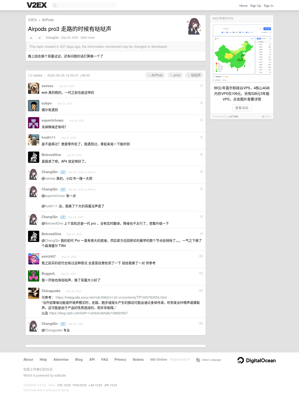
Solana (138, 359)
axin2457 (49, 256)
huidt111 (49, 137)
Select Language (210, 359)
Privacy (120, 359)
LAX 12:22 (95, 385)
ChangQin (52, 37)
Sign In (268, 5)
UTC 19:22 (64, 385)
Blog (79, 359)
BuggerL (48, 273)
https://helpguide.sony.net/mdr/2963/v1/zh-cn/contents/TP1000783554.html (111, 297)
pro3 (176, 75)
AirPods (48, 19)
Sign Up (255, 5)
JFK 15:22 (110, 385)
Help (43, 359)
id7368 (233, 116)
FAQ (104, 359)
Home (243, 5)
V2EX (32, 19)
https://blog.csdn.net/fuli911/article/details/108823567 (88, 313)
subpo (47, 103)
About (28, 359)
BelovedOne (51, 154)
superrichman (53, 120)
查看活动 (241, 107)
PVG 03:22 (80, 385)
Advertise (61, 359)
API (92, 359)
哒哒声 (195, 75)
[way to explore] (37, 5)
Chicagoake (51, 290)
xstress (47, 85)
